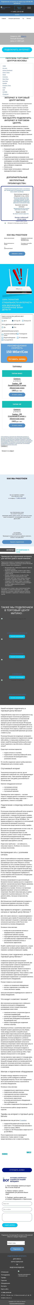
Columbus (5, 76)
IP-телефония (23, 337)
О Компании (4, 1272)
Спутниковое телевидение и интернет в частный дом (16, 442)
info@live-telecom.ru (6, 1298)
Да (5, 327)
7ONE (4, 66)
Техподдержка (5, 1275)
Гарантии (4, 1280)
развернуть (4, 446)
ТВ (17, 1264)
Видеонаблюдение (9, 337)
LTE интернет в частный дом (8, 436)
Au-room (5, 68)
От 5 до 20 (17, 320)
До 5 (5, 320)
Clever (4, 74)
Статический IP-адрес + (17, 416)
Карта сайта (4, 1289)
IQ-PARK (5, 92)
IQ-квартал (5, 94)
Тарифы (3, 1277)
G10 (4, 89)
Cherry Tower (6, 72)
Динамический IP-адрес (17, 385)
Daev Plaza (5, 79)
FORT (4, 87)
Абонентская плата (17, 388)
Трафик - (17, 383)
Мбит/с (23, 36)
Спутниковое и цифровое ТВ (17, 633)
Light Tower (6, 96)
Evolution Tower (7, 85)
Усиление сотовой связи (17, 694)
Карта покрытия (17, 1261)
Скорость (17, 379)
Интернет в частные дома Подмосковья (19, 438)
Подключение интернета (17, 1256)
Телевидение (23, 333)
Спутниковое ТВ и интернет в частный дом (12, 442)
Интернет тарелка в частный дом (23, 440)
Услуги (17, 14)
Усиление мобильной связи (10, 334)
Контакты (4, 1286)
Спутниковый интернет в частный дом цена (15, 444)
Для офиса (17, 1259)
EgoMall (5, 83)
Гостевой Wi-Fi (8, 340)
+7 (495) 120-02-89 (17, 11)
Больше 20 (27, 320)
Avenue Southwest (7, 70)
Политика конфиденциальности (17, 1303)
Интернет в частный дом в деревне (10, 439)
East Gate (5, 81)
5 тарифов (23, 1120)
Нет (15, 327)
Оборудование (5, 1283)
